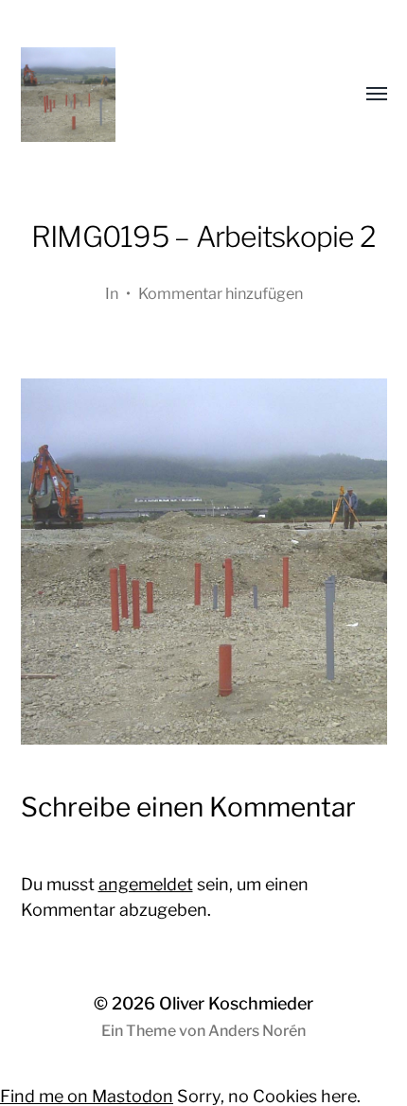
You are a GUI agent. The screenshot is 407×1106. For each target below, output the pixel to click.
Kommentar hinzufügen (220, 293)
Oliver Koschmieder (236, 1003)
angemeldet (145, 884)
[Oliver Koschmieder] (166, 94)
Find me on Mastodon (86, 1096)
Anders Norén (257, 1031)
